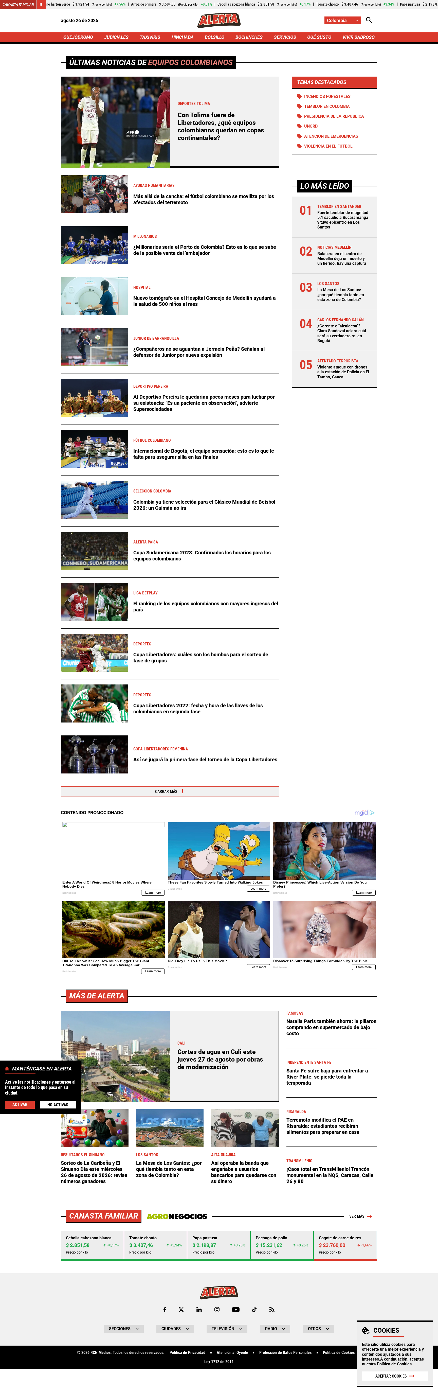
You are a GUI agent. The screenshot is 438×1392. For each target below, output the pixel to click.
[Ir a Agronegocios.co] (176, 1216)
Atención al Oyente (232, 1353)
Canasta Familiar (18, 5)
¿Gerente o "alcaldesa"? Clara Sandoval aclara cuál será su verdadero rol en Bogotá (341, 333)
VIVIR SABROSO (358, 37)
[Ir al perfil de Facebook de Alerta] (164, 1309)
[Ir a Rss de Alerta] (272, 1309)
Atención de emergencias (331, 136)
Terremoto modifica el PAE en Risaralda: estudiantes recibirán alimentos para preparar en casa (322, 1126)
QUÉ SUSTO (319, 37)
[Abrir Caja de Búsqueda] (369, 20)
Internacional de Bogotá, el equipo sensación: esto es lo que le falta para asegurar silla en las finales (203, 454)
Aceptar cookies (391, 1376)
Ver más (356, 1216)
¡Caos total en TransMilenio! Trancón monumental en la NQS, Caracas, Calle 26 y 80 (329, 1175)
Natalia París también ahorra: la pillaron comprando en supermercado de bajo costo (331, 1027)
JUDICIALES (116, 37)
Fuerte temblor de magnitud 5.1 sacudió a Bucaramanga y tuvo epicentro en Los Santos (342, 220)
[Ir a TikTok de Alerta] (254, 1309)
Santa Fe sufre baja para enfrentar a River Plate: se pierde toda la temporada (327, 1077)
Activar (19, 1104)
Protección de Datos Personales (285, 1353)
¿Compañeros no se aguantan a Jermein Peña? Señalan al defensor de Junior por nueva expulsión (199, 352)
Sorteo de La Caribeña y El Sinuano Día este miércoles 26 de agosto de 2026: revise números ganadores (94, 1172)
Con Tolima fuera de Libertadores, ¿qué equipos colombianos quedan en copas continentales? (221, 126)
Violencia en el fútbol (328, 146)
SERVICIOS (285, 37)
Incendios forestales (327, 96)
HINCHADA (183, 37)
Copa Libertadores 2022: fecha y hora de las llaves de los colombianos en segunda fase (198, 708)
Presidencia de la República (334, 116)
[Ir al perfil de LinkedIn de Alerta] (199, 1309)
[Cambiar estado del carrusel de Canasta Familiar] (41, 4)
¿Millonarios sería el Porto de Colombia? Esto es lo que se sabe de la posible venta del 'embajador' (204, 250)
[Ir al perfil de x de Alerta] (181, 1309)
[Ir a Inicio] (219, 20)
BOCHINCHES (249, 37)
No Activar (57, 1104)
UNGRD (311, 126)
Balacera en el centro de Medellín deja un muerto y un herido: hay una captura (341, 258)
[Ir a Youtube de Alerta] (236, 1309)
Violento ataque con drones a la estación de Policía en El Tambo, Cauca (343, 372)
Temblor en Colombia (327, 106)
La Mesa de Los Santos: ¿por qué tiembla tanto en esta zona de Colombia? (340, 295)
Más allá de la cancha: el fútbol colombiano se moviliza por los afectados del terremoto (203, 199)
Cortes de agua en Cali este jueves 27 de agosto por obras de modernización (220, 1059)
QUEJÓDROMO (78, 37)
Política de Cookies (394, 1364)
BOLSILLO (214, 37)
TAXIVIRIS (150, 37)
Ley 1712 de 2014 (218, 1362)
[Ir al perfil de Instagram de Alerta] (217, 1309)
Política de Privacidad (187, 1353)
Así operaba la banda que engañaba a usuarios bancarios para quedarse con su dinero (243, 1172)
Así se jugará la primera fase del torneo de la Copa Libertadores (205, 759)
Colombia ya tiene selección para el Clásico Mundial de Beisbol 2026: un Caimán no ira (204, 505)
